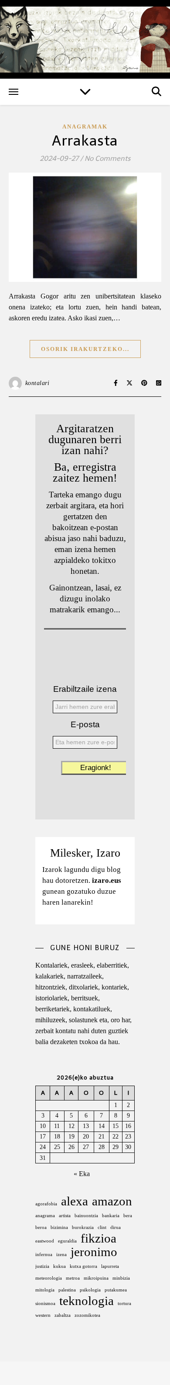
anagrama (45, 1215)
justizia (42, 1266)
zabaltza (62, 1315)
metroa (73, 1278)
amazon (112, 1201)
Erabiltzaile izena (85, 689)
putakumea (116, 1290)
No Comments (107, 158)
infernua (43, 1254)
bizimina (59, 1227)
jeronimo (94, 1251)
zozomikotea (87, 1315)
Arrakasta (85, 140)
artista (65, 1215)
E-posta (85, 724)
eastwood (44, 1241)
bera (127, 1215)
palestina (67, 1290)
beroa (41, 1227)
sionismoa (45, 1303)
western (43, 1315)
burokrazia (83, 1227)
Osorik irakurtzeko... (85, 349)
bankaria (110, 1215)
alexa (74, 1201)
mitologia (44, 1290)
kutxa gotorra (83, 1266)
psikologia (90, 1290)
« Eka (82, 1173)
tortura (124, 1303)
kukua (59, 1266)
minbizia (121, 1278)
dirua (115, 1227)
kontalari (37, 383)
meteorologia (48, 1278)
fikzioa (98, 1238)
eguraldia (67, 1241)
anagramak (85, 126)
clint (102, 1227)
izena (61, 1254)
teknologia (86, 1300)
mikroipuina (96, 1278)
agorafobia (46, 1203)
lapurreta (110, 1266)
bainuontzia (86, 1215)
